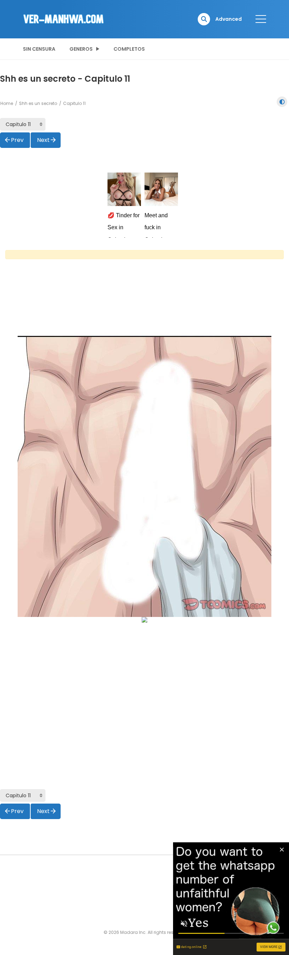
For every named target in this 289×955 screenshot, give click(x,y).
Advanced (228, 19)
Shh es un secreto (38, 103)
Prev (17, 140)
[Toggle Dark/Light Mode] (282, 101)
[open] (261, 19)
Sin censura (39, 48)
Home (6, 103)
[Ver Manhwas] (64, 18)
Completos (129, 48)
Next (43, 140)
